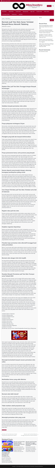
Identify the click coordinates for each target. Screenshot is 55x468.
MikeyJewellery (34, 5)
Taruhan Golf (18, 11)
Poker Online (46, 11)
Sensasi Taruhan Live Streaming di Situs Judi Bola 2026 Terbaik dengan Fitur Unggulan (46, 40)
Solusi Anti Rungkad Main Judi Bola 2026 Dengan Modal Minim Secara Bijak (46, 27)
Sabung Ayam (25, 11)
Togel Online (11, 11)
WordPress (41, 466)
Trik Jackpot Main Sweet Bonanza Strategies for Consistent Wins (6, 454)
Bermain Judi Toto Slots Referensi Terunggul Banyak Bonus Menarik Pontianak (31, 443)
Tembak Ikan (14, 14)
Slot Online (4, 11)
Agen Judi (32, 11)
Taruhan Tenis (39, 11)
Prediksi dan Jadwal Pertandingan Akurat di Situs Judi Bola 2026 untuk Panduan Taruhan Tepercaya (46, 31)
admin (9, 26)
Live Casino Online (6, 14)
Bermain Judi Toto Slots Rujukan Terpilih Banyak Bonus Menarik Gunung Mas (19, 443)
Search (40, 17)
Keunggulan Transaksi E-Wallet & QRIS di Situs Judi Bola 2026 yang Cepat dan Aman (45, 36)
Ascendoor (32, 466)
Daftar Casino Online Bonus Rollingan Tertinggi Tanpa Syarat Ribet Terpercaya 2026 (46, 45)
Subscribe (49, 5)
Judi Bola (20, 14)
